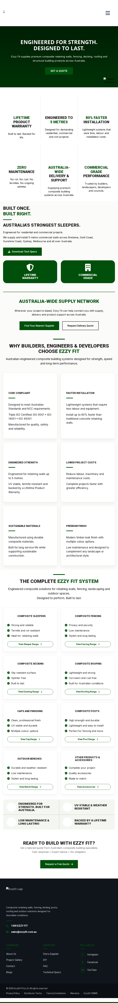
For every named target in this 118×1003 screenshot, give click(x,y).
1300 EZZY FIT (19, 925)
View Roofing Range (86, 691)
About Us (11, 953)
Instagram (92, 954)
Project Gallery (14, 959)
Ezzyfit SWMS (91, 993)
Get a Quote (59, 70)
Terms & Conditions (56, 993)
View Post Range (86, 739)
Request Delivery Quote (80, 325)
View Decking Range (28, 691)
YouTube (92, 969)
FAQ (45, 966)
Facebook (92, 962)
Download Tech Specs (24, 251)
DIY (45, 959)
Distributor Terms (33, 993)
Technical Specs (52, 972)
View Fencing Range (86, 644)
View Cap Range (29, 739)
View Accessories (86, 787)
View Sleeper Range (29, 644)
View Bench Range (28, 787)
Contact (10, 966)
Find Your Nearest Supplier (39, 325)
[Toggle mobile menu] (108, 13)
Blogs (9, 972)
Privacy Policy (13, 993)
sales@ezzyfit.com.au (24, 931)
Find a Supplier (51, 953)
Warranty (74, 993)
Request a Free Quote (57, 864)
